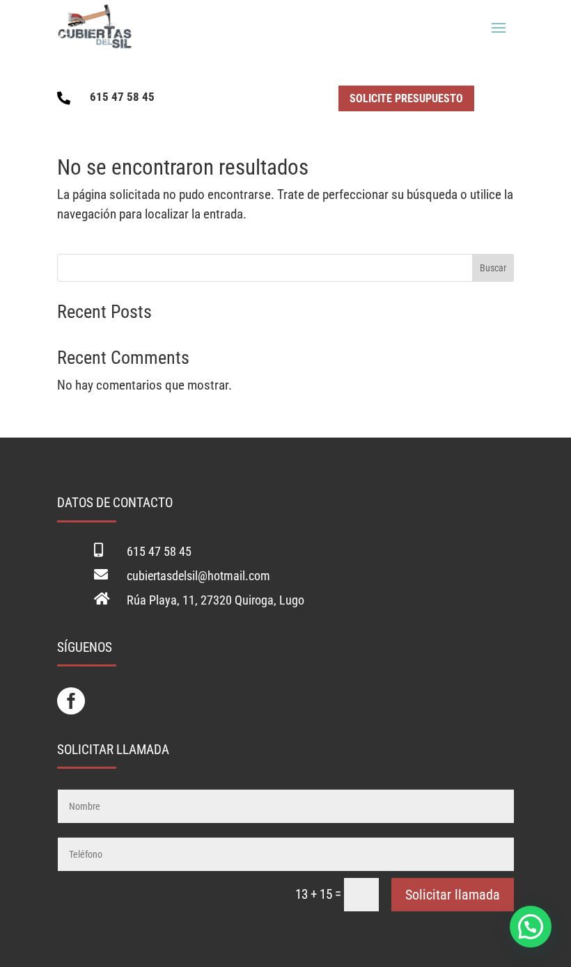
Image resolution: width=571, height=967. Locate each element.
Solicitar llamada (452, 894)
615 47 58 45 (122, 97)
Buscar (493, 267)
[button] (531, 927)
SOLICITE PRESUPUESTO (406, 98)
